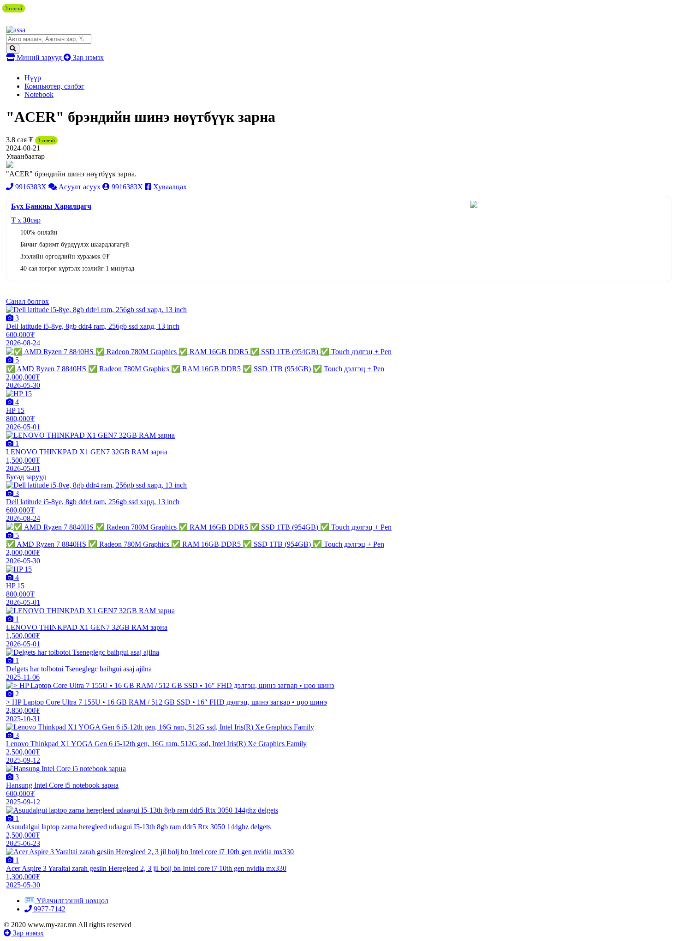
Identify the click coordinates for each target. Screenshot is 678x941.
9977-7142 (48, 909)
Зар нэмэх (87, 57)
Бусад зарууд (26, 477)
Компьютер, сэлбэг (54, 86)
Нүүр (32, 78)
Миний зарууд (39, 57)
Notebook (39, 94)
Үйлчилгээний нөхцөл (72, 901)
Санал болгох (27, 301)
